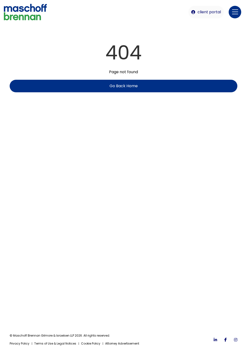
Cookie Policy (90, 343)
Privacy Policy (19, 343)
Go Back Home (124, 86)
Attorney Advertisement (122, 343)
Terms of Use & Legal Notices (55, 343)
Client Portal (209, 12)
